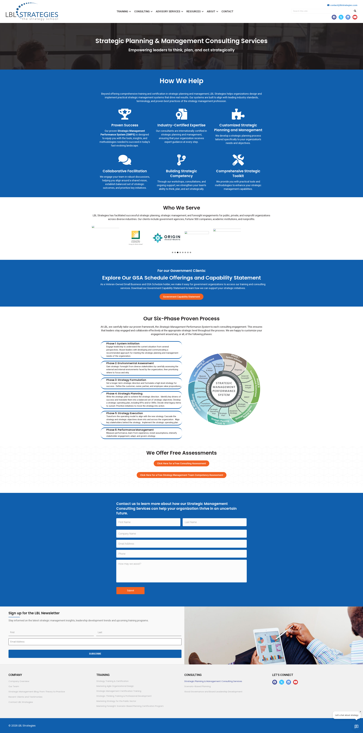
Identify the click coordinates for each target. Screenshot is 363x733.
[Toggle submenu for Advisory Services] (182, 11)
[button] (334, 17)
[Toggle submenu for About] (217, 11)
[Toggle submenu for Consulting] (151, 11)
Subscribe (95, 653)
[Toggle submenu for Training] (130, 11)
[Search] (355, 11)
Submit (130, 590)
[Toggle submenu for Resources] (202, 11)
